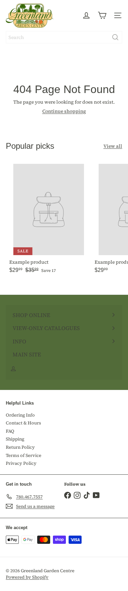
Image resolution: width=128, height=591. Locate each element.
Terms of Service (23, 455)
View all (112, 146)
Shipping (15, 439)
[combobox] (64, 37)
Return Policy (20, 447)
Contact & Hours (23, 423)
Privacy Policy (21, 463)
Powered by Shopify (27, 577)
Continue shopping (64, 111)
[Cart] (102, 15)
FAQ (10, 431)
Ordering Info (20, 415)
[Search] (115, 37)
